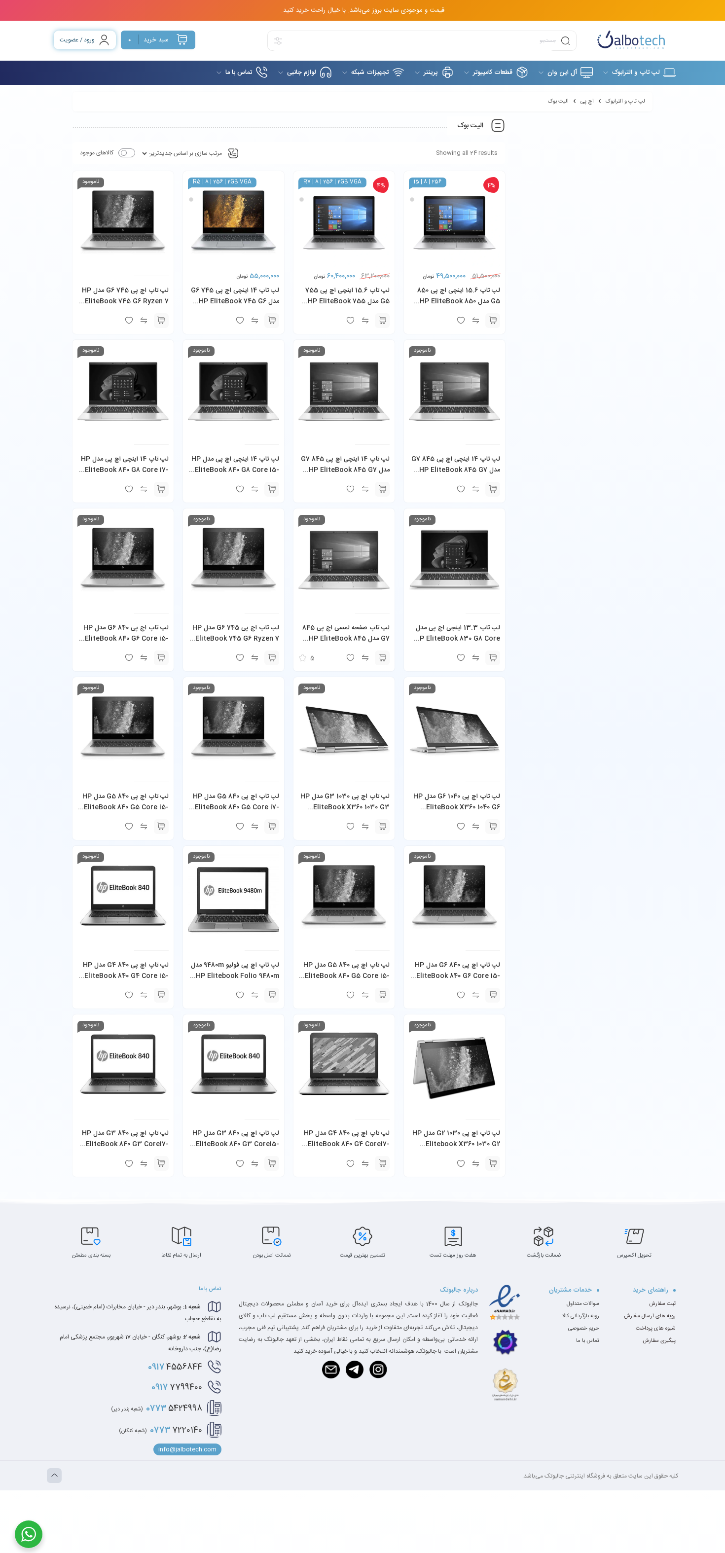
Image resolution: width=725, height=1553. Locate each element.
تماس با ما (587, 1340)
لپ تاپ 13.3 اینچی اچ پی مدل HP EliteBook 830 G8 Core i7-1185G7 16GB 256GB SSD (457, 638)
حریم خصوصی (583, 1328)
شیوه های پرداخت (656, 1328)
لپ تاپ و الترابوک (625, 101)
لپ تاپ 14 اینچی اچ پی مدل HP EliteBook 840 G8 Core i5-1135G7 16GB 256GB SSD (235, 470)
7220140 (160, 1430)
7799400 (176, 1387)
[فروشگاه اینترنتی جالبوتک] (631, 40)
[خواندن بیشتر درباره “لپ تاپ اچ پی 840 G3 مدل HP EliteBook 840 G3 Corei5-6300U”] (271, 1163)
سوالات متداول (583, 1304)
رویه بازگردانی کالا (580, 1316)
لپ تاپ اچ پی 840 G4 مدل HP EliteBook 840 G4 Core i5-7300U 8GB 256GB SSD (126, 976)
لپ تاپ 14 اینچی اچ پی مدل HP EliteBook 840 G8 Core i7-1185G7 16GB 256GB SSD (125, 470)
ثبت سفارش (662, 1304)
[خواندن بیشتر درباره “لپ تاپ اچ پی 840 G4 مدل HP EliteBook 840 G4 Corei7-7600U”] (382, 1163)
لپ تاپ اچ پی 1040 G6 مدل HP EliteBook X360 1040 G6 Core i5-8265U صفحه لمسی (456, 807)
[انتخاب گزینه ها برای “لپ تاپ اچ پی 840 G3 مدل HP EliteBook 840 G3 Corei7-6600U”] (161, 1163)
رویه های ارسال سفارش (650, 1316)
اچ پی (587, 101)
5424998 (156, 1408)
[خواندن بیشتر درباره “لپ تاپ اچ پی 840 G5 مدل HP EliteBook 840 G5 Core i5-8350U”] (382, 995)
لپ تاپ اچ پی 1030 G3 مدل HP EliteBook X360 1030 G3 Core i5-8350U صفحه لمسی (345, 807)
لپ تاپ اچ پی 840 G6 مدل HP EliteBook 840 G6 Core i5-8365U (457, 976)
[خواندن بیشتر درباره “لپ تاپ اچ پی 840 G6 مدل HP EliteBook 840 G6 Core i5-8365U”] (492, 995)
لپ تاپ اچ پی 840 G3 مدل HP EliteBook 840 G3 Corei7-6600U (125, 1144)
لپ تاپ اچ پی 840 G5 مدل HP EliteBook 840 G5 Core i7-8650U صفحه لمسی (236, 807)
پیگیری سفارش (659, 1340)
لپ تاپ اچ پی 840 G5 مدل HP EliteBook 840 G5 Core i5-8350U (346, 976)
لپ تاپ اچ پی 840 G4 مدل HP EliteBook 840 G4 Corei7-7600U (347, 1144)
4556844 (175, 1367)
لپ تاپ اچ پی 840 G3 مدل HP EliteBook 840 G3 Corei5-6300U (235, 1144)
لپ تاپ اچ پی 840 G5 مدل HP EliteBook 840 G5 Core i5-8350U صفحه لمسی (125, 807)
